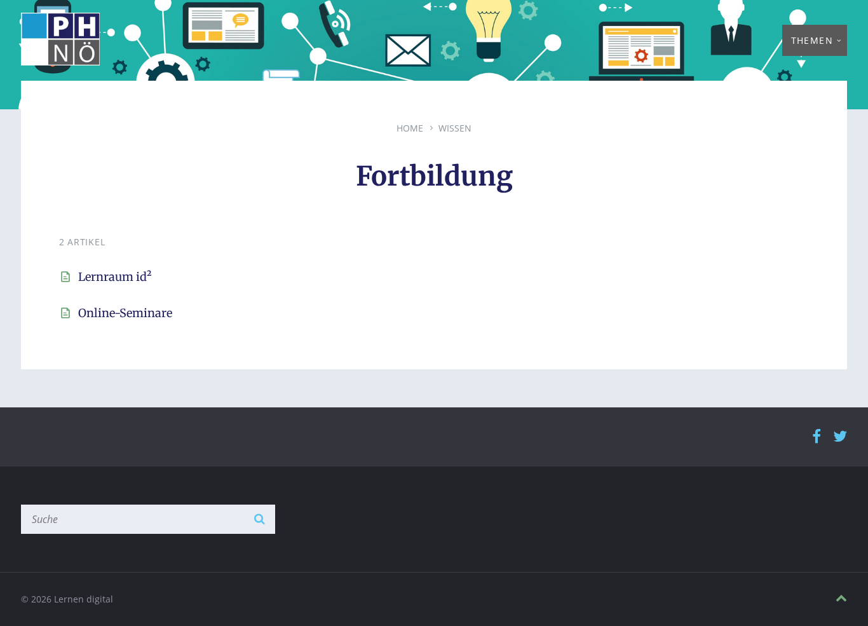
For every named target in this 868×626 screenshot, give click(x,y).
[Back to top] (841, 598)
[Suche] (259, 519)
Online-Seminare (125, 313)
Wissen (454, 128)
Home (410, 128)
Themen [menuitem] (812, 40)
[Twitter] (840, 436)
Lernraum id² (115, 276)
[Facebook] (816, 436)
